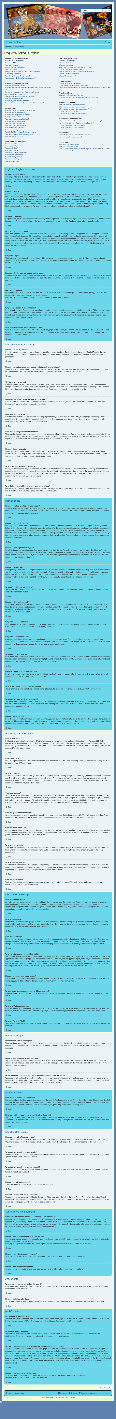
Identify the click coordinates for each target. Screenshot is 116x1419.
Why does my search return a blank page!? (74, 109)
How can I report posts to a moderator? (18, 130)
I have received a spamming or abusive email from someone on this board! (84, 87)
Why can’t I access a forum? (15, 123)
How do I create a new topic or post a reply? (20, 110)
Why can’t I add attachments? (15, 125)
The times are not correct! (14, 90)
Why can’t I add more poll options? (17, 119)
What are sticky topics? (13, 157)
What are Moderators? (66, 63)
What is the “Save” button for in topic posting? (20, 132)
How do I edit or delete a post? (15, 112)
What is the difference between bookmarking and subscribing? (80, 121)
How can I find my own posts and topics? (73, 113)
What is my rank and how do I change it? (19, 101)
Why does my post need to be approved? (19, 134)
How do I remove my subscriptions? (71, 127)
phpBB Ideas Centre (13, 1336)
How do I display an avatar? (14, 98)
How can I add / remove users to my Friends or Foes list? (79, 97)
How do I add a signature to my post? (18, 115)
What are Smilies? (11, 148)
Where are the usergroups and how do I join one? (76, 67)
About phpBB (65, 1321)
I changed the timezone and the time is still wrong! (22, 92)
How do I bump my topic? (14, 136)
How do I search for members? (69, 111)
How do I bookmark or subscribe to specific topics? (76, 123)
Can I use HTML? (11, 146)
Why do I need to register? (14, 61)
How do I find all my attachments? (70, 137)
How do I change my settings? (15, 85)
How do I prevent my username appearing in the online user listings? (28, 87)
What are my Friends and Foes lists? (71, 95)
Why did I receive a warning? (15, 127)
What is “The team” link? (67, 76)
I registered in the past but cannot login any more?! (22, 71)
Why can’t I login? (11, 69)
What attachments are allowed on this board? (74, 135)
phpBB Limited (69, 1319)
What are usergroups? (66, 65)
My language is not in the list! (15, 94)
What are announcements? (14, 155)
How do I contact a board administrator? (72, 151)
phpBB (36, 421)
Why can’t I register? (12, 65)
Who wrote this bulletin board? (69, 144)
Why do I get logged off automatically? (18, 76)
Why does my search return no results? (72, 107)
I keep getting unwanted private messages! (73, 85)
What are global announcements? (16, 152)
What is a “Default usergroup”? (69, 74)
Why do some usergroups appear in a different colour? (77, 71)
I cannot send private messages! (70, 83)
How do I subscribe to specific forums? (72, 125)
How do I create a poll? (13, 117)
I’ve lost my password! (13, 74)
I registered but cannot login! (15, 67)
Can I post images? (12, 150)
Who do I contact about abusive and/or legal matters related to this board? (84, 149)
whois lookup (60, 1351)
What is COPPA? (11, 63)
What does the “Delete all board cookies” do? (20, 78)
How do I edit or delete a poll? (15, 121)
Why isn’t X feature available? (69, 146)
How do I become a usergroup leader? (72, 69)
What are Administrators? (67, 61)
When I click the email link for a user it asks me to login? (24, 103)
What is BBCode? (11, 144)
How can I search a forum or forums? (72, 105)
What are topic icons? (12, 161)
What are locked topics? (13, 159)
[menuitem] (19, 42)
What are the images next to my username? (20, 96)
